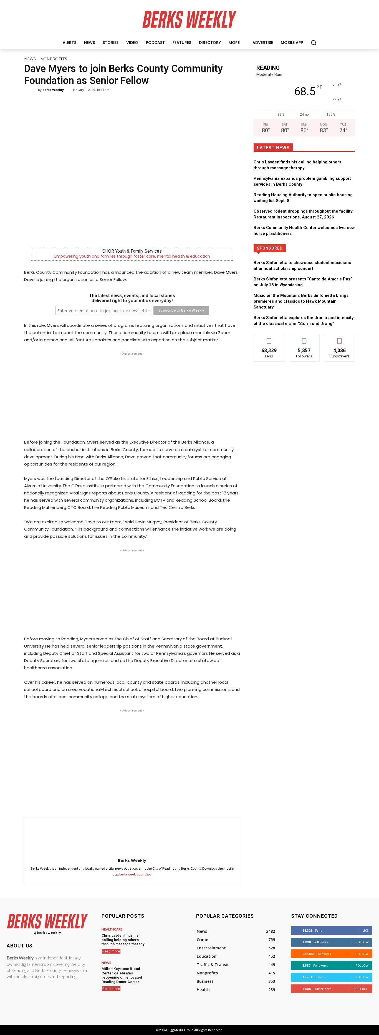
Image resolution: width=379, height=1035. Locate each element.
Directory (324, 248)
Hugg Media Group (179, 1030)
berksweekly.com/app (135, 874)
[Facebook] (110, 802)
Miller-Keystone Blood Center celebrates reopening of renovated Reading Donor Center (122, 975)
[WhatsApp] (136, 802)
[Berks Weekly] (34, 90)
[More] (187, 802)
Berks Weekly (53, 90)
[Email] (161, 802)
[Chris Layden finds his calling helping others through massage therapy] (166, 939)
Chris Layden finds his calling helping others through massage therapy (123, 939)
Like (269, 338)
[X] (123, 802)
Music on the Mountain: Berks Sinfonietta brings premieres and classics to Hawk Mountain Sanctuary (301, 301)
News (30, 58)
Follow (304, 338)
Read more (111, 951)
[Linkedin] (149, 802)
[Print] (174, 802)
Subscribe (339, 338)
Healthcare (112, 929)
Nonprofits (53, 58)
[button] (313, 42)
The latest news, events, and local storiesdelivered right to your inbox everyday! (132, 298)
